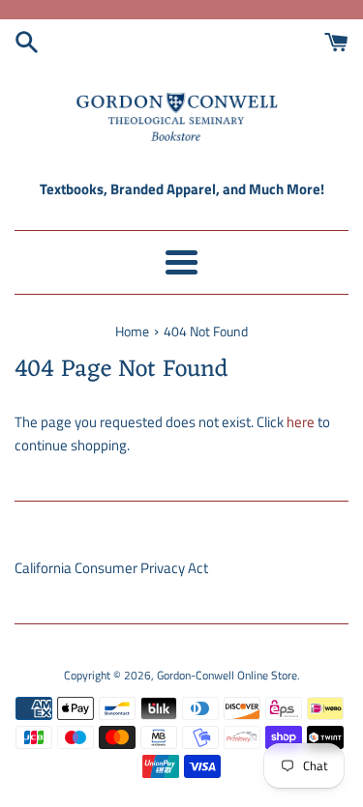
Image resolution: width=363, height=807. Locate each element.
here (301, 422)
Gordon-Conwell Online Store (227, 675)
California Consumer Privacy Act (111, 568)
